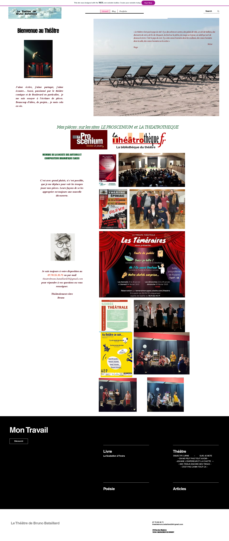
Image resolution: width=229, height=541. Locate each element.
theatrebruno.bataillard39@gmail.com (63, 278)
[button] (19, 441)
